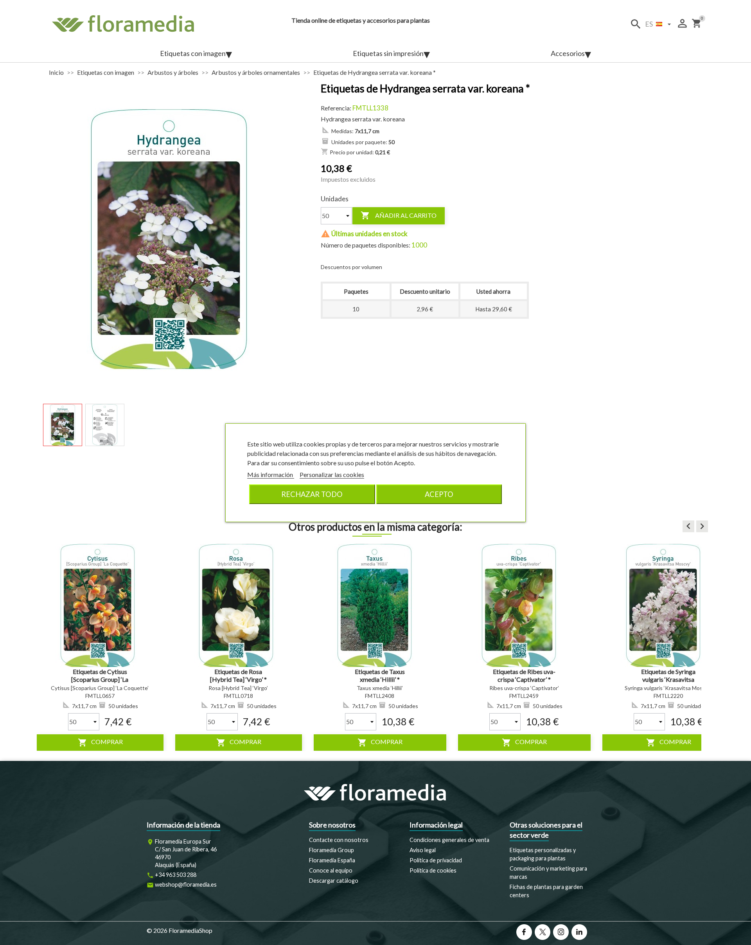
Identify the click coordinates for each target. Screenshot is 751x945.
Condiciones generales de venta (449, 840)
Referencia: (336, 108)
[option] (99, 647)
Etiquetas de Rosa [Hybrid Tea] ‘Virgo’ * (238, 675)
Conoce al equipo (330, 870)
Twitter (542, 932)
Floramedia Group (331, 850)
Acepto (439, 494)
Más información (270, 474)
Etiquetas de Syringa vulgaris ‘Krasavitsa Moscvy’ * (668, 679)
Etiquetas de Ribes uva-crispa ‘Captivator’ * (524, 675)
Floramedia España (332, 860)
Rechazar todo (312, 494)
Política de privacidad (436, 860)
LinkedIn (579, 932)
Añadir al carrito (399, 215)
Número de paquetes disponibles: (365, 245)
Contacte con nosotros (338, 840)
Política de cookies (433, 870)
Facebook (524, 932)
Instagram (561, 932)
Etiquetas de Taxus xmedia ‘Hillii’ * (380, 675)
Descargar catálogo (333, 880)
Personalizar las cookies (332, 474)
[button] (688, 526)
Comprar (100, 742)
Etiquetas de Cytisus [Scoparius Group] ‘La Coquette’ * (99, 679)
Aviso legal (423, 850)
